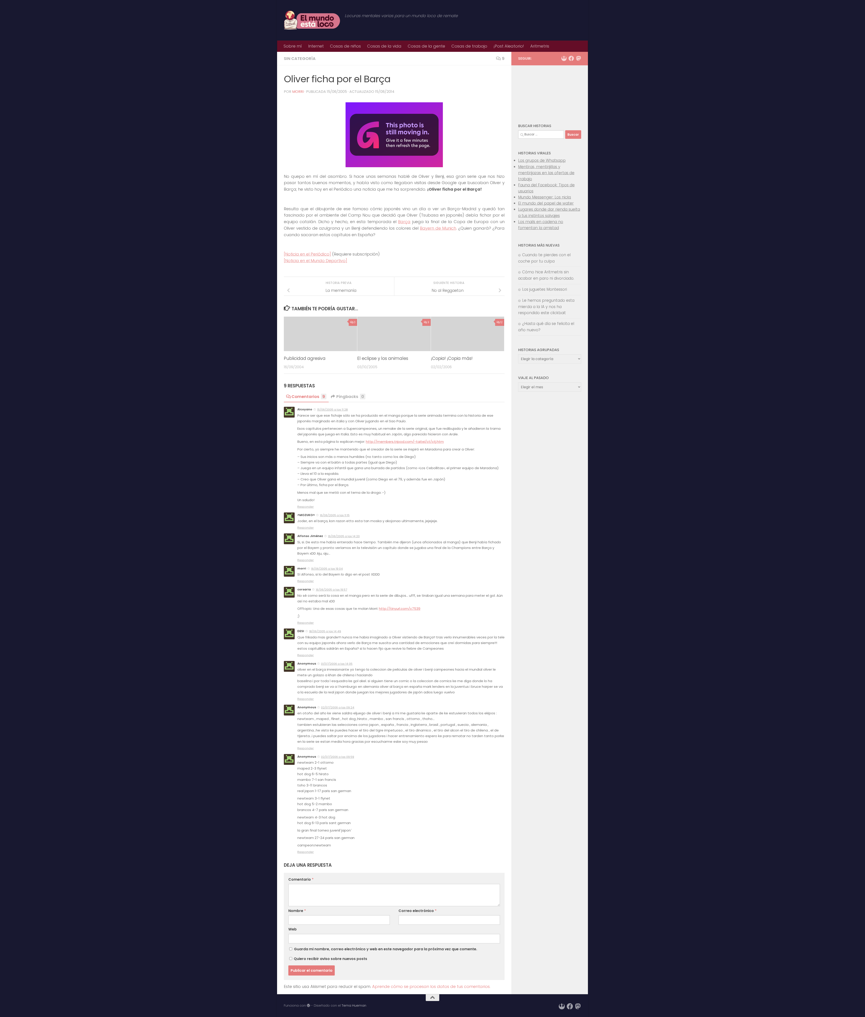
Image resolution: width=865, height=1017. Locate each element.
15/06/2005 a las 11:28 (332, 409)
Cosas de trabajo (469, 46)
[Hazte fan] (571, 58)
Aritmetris (539, 46)
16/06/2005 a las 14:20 (344, 536)
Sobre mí (293, 46)
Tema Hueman (354, 1005)
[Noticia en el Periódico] (307, 254)
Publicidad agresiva (305, 358)
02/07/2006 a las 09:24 (337, 707)
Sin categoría (300, 58)
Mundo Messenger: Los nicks (544, 197)
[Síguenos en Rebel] (564, 58)
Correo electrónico (417, 910)
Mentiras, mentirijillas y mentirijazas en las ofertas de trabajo (546, 173)
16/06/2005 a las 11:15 (335, 515)
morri (298, 91)
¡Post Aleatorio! (509, 46)
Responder (305, 507)
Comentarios (308, 396)
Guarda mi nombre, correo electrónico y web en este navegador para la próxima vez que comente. (385, 949)
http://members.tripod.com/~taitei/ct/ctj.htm (405, 441)
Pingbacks (350, 396)
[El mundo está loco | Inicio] (312, 20)
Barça (404, 221)
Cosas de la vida (384, 46)
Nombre (297, 910)
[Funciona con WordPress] (308, 1005)
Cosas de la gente (426, 46)
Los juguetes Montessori (544, 289)
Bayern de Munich (438, 228)
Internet (316, 46)
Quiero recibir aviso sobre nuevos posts (330, 958)
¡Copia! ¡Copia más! (452, 358)
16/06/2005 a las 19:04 (327, 569)
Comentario (301, 879)
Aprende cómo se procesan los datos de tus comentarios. (431, 986)
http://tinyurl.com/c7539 (399, 608)
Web (292, 929)
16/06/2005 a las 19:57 (331, 589)
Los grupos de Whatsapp (542, 160)
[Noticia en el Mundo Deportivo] (315, 260)
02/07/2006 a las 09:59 (337, 757)
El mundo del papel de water (546, 203)
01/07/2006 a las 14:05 (337, 664)
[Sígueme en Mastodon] (578, 58)
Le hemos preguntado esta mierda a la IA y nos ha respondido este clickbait (546, 306)
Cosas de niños (345, 46)
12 (501, 322)
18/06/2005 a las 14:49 (325, 631)
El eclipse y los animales (382, 358)
